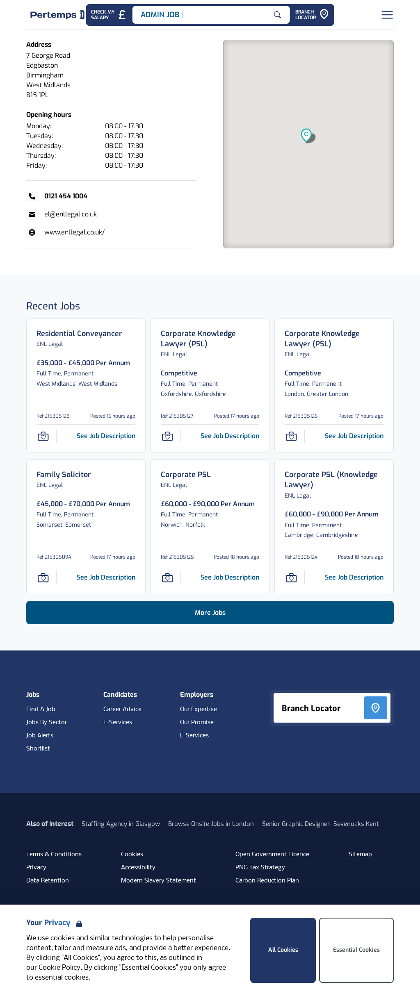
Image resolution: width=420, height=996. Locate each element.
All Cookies (283, 950)
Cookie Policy (59, 968)
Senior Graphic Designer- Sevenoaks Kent (320, 824)
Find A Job (40, 709)
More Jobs (210, 612)
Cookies (132, 854)
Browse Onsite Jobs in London (211, 824)
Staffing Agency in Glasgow (121, 824)
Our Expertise (198, 709)
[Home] (57, 15)
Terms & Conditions (54, 854)
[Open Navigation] (387, 15)
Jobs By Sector (46, 722)
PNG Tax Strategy (260, 867)
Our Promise (197, 722)
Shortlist (38, 749)
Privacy (36, 867)
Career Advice (122, 709)
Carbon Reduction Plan (267, 881)
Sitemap (360, 854)
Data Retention (47, 881)
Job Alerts (39, 735)
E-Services (117, 722)
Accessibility (138, 867)
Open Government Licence (272, 854)
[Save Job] (43, 436)
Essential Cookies (356, 950)
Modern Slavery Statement (158, 881)
